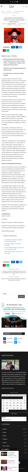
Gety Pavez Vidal (12, 23)
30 (3, 410)
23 (3, 408)
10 (7, 403)
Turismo (14, 442)
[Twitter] (12, 2)
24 (7, 408)
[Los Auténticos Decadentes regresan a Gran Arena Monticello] (4, 454)
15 (24, 403)
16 (3, 405)
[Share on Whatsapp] (7, 50)
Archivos (4, 417)
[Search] (23, 6)
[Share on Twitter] (20, 47)
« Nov (12, 413)
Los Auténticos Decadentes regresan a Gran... (12, 454)
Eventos (9, 11)
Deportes (14, 439)
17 (7, 405)
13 (17, 403)
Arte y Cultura (14, 446)
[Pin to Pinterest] (4, 50)
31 (7, 410)
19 (14, 405)
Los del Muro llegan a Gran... (12, 461)
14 (21, 403)
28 (21, 408)
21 (21, 405)
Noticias (14, 429)
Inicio (3, 11)
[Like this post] (13, 47)
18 (10, 405)
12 (14, 403)
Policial (14, 435)
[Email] (17, 1)
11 (10, 403)
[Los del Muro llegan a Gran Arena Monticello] (4, 462)
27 (17, 408)
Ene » (16, 413)
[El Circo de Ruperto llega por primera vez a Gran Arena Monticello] (4, 468)
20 (17, 405)
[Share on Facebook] (17, 47)
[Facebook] (10, 1)
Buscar (4, 293)
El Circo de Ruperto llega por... (13, 467)
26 (14, 408)
